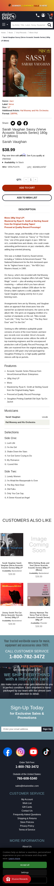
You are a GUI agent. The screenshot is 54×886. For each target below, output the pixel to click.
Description (27, 209)
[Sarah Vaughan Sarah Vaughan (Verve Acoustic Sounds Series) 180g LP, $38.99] (11, 544)
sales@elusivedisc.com (27, 786)
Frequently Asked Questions (27, 814)
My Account (27, 799)
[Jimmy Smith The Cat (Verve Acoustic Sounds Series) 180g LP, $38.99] (11, 594)
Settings (25, 872)
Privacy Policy (27, 826)
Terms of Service (27, 830)
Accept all (24, 865)
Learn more (14, 858)
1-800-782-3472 (27, 656)
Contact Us (27, 811)
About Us (27, 846)
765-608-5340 (27, 778)
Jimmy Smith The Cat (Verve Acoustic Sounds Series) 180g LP (12, 615)
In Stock (14, 162)
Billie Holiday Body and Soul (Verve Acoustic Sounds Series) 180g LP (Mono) (39, 566)
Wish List (27, 803)
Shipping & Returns (27, 818)
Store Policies (27, 822)
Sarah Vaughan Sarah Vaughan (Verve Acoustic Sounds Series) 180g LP (12, 565)
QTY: (19, 179)
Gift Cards (27, 807)
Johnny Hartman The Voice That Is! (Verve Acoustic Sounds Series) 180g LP (39, 616)
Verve (11, 104)
